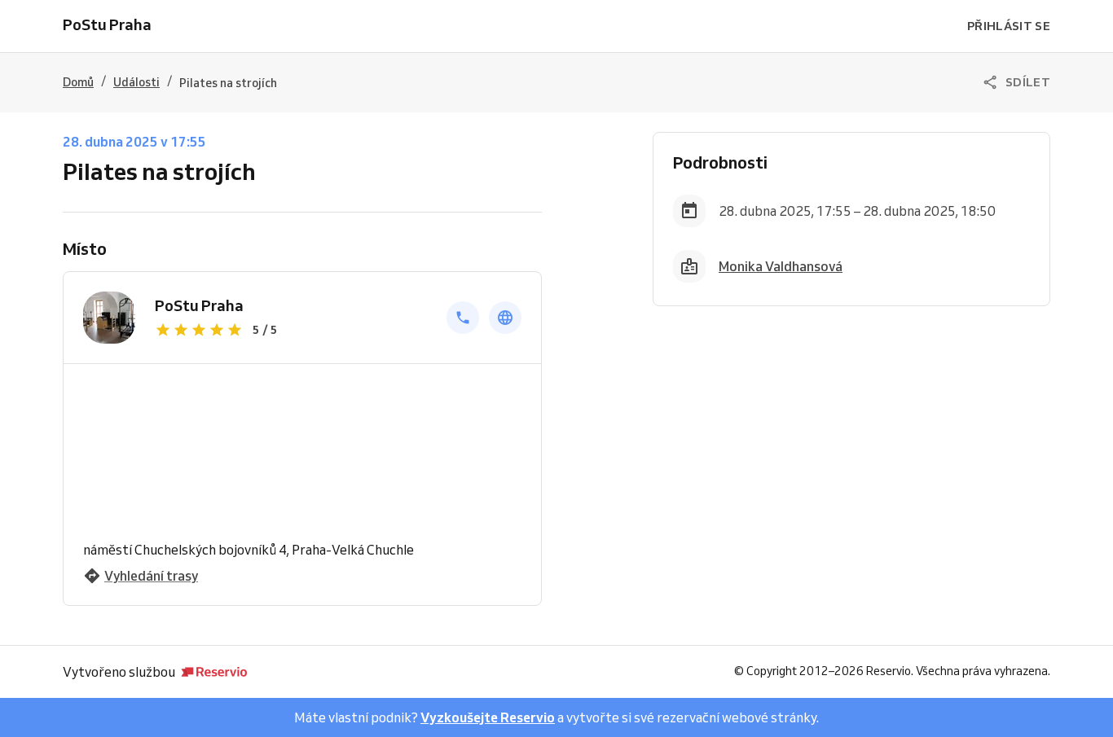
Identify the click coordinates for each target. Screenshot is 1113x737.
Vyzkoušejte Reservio (487, 717)
